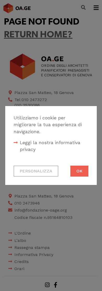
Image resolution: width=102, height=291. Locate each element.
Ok (79, 170)
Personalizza (36, 170)
